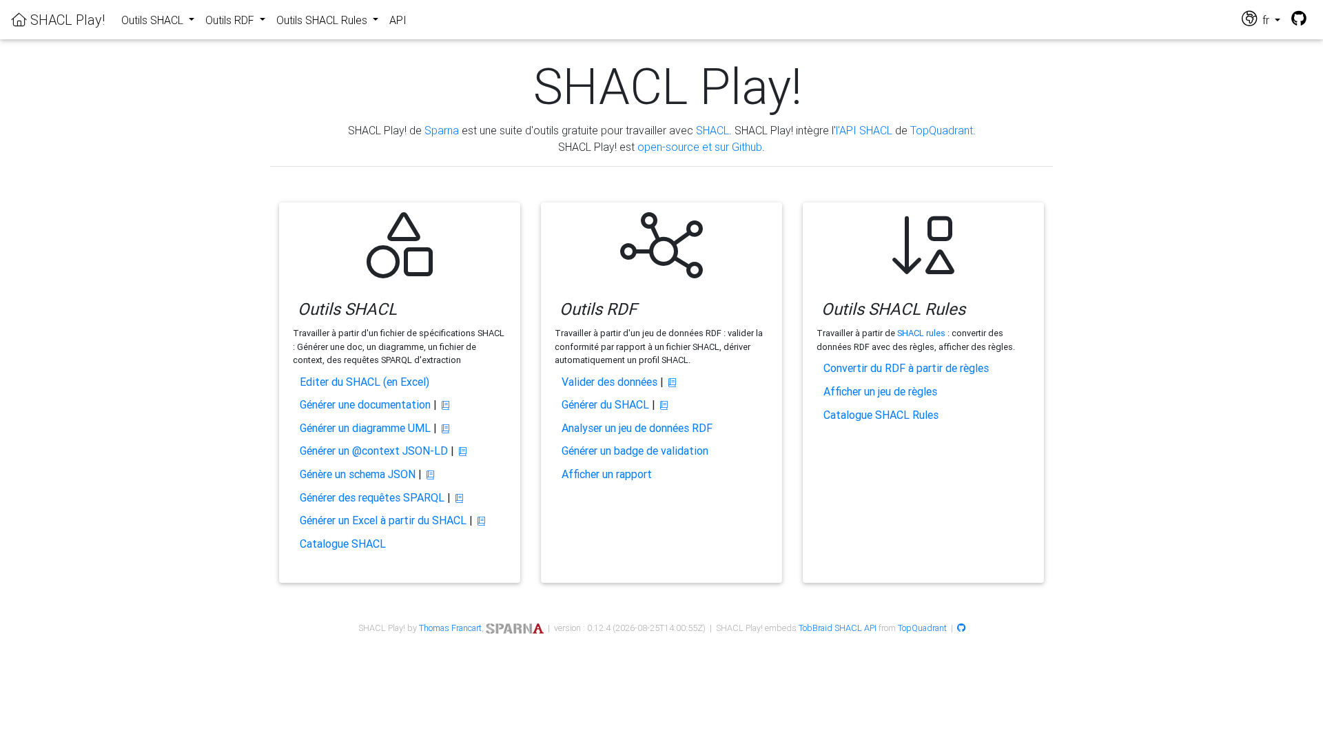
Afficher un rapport (607, 474)
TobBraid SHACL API (837, 628)
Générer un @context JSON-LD (374, 450)
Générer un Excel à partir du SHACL (383, 520)
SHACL (712, 130)
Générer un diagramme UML (365, 428)
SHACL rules (921, 333)
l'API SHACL (864, 130)
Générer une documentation (365, 404)
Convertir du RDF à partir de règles (906, 368)
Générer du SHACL (605, 404)
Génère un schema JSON (358, 474)
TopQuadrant (941, 130)
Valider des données (609, 382)
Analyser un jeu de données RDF (637, 428)
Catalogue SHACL (343, 543)
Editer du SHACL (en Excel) (364, 382)
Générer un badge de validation (635, 450)
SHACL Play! (66, 19)
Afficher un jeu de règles (880, 391)
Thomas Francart (450, 628)
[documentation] (445, 405)
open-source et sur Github (699, 147)
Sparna (441, 130)
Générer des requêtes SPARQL (372, 497)
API (398, 20)
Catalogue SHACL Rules (881, 415)
